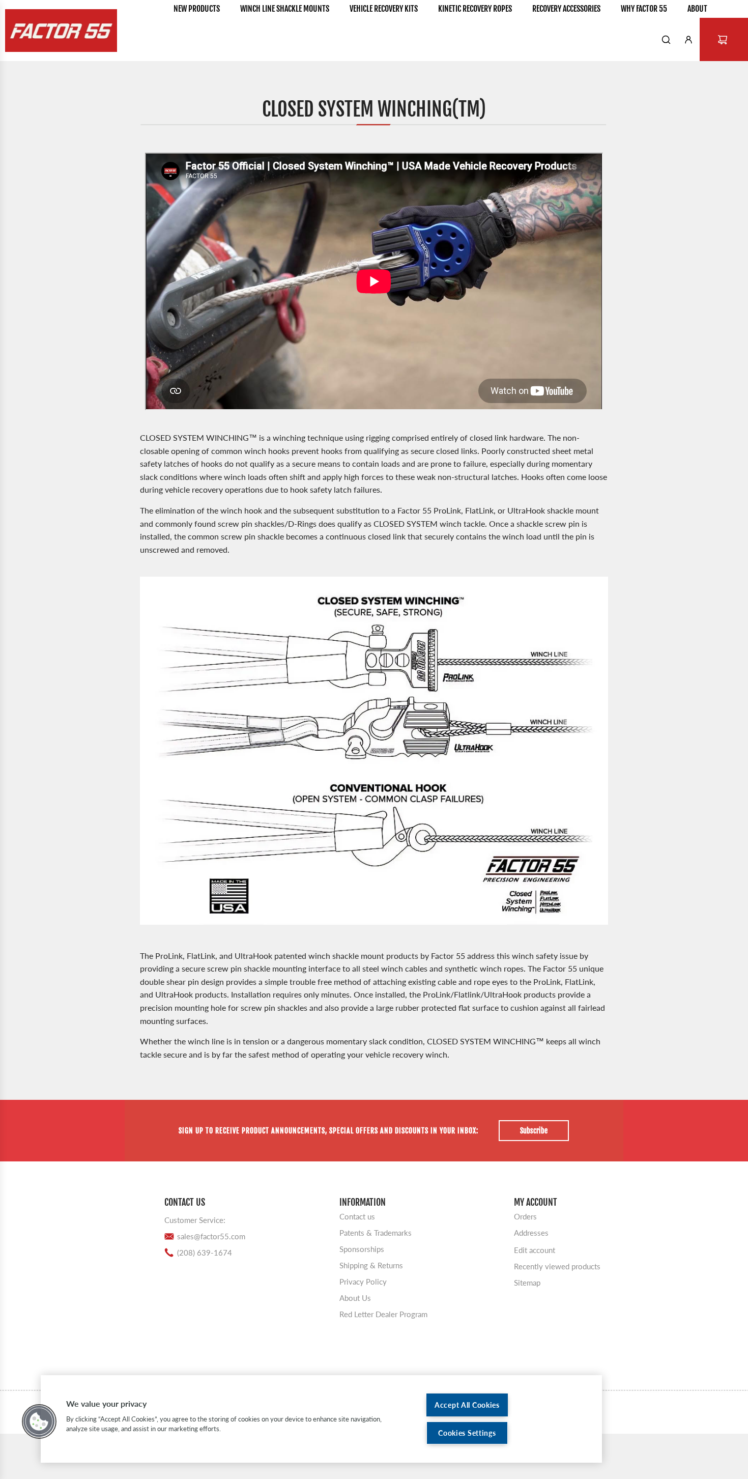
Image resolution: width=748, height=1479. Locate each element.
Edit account (534, 1249)
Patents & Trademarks (375, 1232)
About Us (355, 1297)
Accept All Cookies (467, 1405)
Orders (525, 1215)
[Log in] (688, 40)
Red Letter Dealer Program (383, 1313)
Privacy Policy (363, 1281)
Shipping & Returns (371, 1264)
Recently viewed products (557, 1265)
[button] (39, 1421)
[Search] (666, 40)
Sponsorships (361, 1248)
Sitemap (527, 1282)
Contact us (357, 1215)
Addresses (531, 1232)
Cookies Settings (467, 1433)
